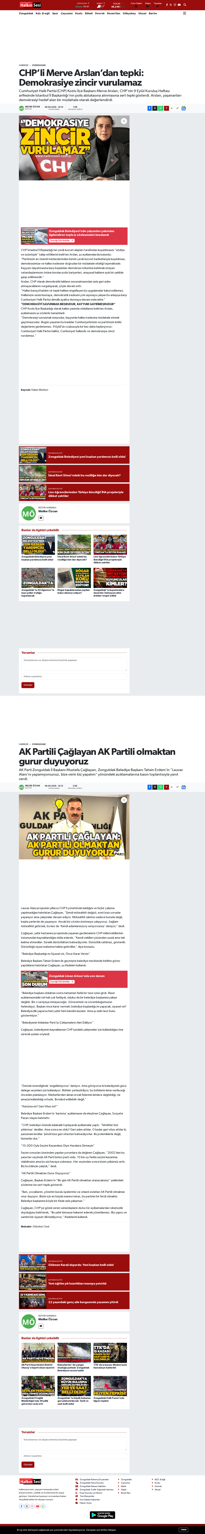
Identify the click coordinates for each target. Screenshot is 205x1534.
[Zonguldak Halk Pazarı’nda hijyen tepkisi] (110, 1386)
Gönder (28, 685)
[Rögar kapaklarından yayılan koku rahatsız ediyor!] (74, 578)
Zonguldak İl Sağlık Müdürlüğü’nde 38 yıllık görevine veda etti (34, 1401)
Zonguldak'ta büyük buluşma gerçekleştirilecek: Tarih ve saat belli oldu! (73, 1401)
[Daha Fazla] (166, 108)
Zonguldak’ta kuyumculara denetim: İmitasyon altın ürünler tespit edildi (108, 593)
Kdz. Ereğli (43, 13)
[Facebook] (21, 1506)
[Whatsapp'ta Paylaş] (160, 108)
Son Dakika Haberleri (90, 1500)
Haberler (23, 65)
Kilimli (89, 13)
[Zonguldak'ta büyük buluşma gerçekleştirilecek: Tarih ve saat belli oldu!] (74, 1386)
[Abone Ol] (183, 108)
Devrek (100, 13)
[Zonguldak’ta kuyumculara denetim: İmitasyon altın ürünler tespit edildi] (110, 578)
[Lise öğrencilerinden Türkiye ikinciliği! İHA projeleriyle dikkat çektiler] (110, 544)
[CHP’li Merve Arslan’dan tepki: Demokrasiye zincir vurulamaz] (74, 148)
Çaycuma (67, 13)
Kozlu (78, 13)
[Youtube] (37, 1506)
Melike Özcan (47, 511)
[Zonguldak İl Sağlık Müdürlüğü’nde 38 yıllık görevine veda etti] (38, 1386)
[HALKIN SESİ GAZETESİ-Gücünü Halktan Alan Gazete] (30, 5)
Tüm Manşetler (87, 1496)
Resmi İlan (113, 13)
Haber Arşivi (86, 1503)
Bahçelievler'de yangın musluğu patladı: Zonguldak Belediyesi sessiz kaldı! (73, 1368)
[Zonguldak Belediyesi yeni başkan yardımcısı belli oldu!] (38, 544)
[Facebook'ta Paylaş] (150, 108)
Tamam (183, 1530)
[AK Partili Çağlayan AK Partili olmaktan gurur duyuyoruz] (74, 826)
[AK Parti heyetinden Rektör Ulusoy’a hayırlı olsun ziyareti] (38, 1352)
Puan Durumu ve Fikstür (91, 1493)
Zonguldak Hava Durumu (92, 1483)
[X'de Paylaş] (154, 108)
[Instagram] (32, 1506)
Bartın (153, 13)
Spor (55, 13)
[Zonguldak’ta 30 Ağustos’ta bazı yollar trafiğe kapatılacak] (38, 578)
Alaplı (123, 1489)
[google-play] (102, 1515)
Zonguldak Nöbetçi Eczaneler (94, 1479)
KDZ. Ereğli (160, 1479)
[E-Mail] (40, 518)
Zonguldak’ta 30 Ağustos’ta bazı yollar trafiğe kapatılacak (37, 593)
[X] (26, 1506)
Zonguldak (26, 13)
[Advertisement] (102, 40)
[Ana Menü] (184, 13)
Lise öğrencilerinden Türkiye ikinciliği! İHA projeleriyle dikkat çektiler (109, 559)
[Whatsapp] (43, 1506)
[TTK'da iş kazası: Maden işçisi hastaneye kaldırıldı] (110, 1352)
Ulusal (142, 13)
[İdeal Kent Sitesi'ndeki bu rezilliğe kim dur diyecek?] (74, 544)
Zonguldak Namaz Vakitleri (93, 1486)
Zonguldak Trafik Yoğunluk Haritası (96, 1489)
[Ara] (185, 5)
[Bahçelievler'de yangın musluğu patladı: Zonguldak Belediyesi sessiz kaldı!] (74, 1352)
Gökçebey (129, 13)
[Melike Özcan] (28, 513)
